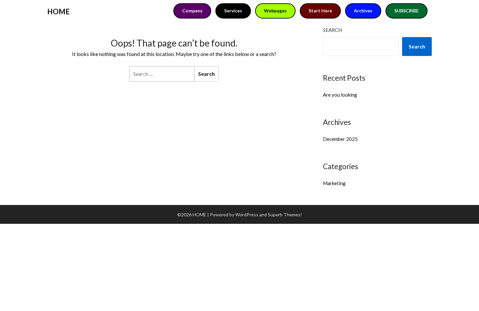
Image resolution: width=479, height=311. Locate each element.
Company (192, 10)
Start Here (320, 10)
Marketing (334, 183)
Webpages (275, 10)
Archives (363, 10)
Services (233, 10)
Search (332, 30)
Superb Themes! (285, 214)
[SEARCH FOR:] (162, 74)
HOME (58, 11)
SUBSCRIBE (406, 10)
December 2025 (340, 139)
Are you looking (340, 95)
